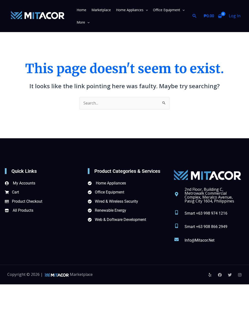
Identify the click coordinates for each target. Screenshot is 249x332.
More (81, 22)
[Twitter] (230, 275)
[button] (145, 10)
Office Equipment (166, 10)
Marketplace (101, 10)
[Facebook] (220, 275)
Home (81, 10)
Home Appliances (129, 10)
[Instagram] (240, 275)
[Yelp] (210, 275)
